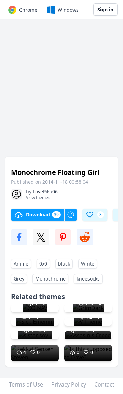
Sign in (105, 9)
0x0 (43, 263)
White (87, 263)
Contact (104, 384)
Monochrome (50, 278)
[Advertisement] (61, 91)
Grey (19, 278)
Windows (68, 9)
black (64, 263)
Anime (21, 263)
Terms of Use (26, 384)
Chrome (28, 9)
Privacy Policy (68, 384)
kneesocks (88, 278)
